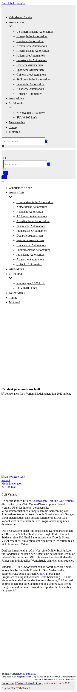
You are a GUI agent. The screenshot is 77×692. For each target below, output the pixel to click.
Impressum (7, 683)
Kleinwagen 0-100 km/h (30, 112)
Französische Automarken (31, 60)
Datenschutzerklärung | (30, 683)
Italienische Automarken (30, 55)
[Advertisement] (38, 346)
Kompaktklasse (27, 673)
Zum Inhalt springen (13, 3)
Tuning (13, 127)
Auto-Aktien (16, 98)
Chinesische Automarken (31, 74)
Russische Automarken (30, 41)
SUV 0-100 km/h (26, 117)
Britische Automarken (29, 93)
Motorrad (14, 131)
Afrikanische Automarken (31, 46)
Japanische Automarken (30, 84)
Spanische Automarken (30, 69)
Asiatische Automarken (30, 88)
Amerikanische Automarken (33, 50)
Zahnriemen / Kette (20, 17)
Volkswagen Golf (42, 500)
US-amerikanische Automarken (34, 31)
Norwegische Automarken (31, 36)
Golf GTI (42, 573)
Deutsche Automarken (29, 65)
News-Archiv (17, 122)
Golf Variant (66, 500)
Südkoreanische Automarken (33, 79)
